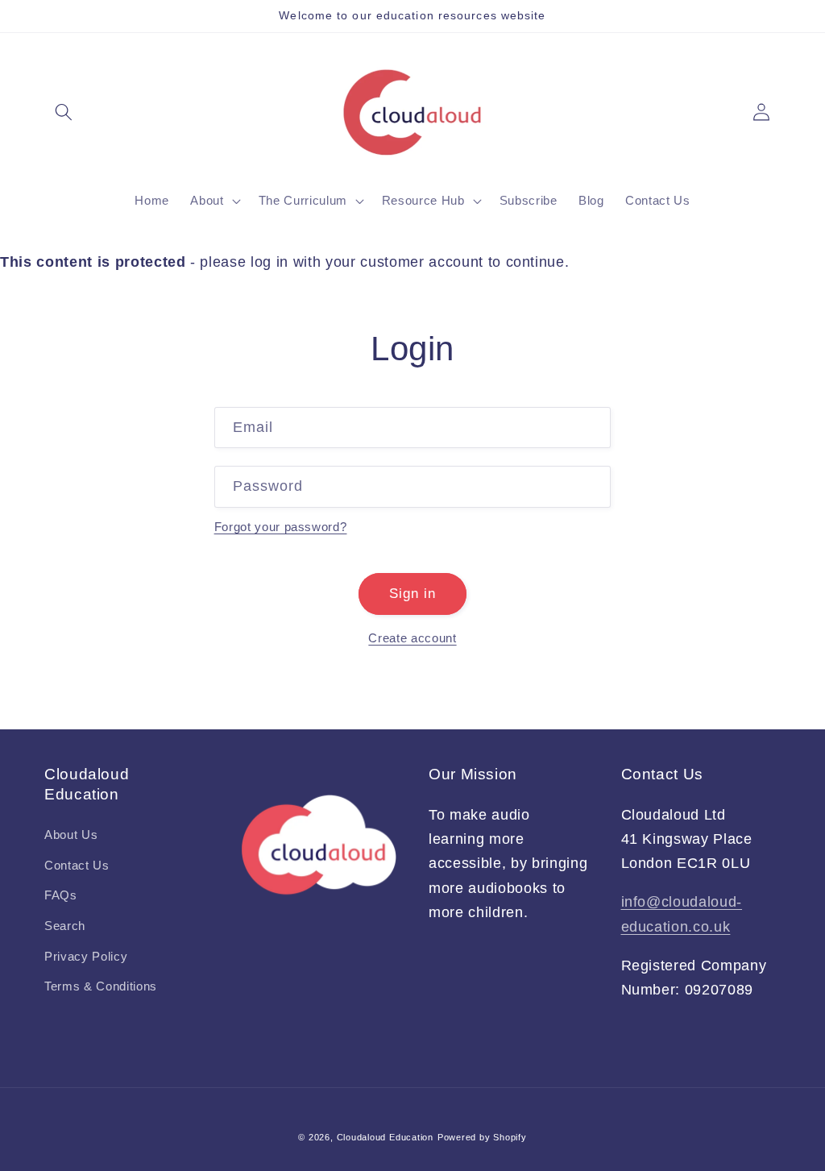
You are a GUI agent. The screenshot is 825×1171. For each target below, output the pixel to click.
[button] (63, 112)
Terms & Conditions (100, 986)
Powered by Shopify (482, 1137)
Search (64, 925)
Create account (412, 638)
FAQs (60, 895)
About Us (70, 834)
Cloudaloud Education (385, 1137)
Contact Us (77, 865)
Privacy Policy (85, 956)
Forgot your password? (280, 527)
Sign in (413, 593)
